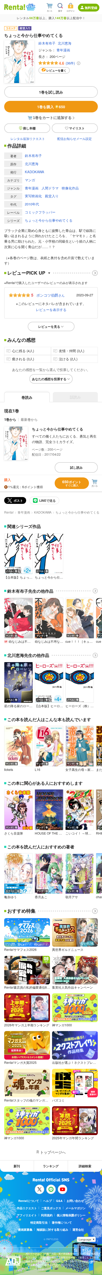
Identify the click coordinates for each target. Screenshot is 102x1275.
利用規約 (47, 1215)
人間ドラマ (50, 188)
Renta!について (28, 1201)
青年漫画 (63, 49)
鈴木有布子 (46, 43)
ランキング (51, 1166)
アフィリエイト (27, 1215)
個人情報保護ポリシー (71, 1215)
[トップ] (14, 7)
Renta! (9, 512)
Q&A (59, 1201)
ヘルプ (47, 1201)
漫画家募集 (25, 1230)
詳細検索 (85, 1166)
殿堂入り (52, 195)
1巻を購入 (51, 106)
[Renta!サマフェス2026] (30, 7)
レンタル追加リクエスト (27, 138)
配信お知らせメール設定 (74, 138)
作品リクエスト (27, 1208)
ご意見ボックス (51, 1208)
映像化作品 (70, 188)
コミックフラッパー (40, 212)
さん (50, 295)
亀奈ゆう (10, 897)
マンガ (30, 179)
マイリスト (77, 128)
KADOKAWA (34, 171)
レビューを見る (49, 326)
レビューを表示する (51, 309)
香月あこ (41, 897)
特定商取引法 (39, 1222)
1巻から (10, 419)
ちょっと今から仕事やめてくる (48, 220)
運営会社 (78, 1230)
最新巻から (29, 419)
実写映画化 (33, 195)
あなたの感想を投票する (49, 379)
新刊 (17, 1166)
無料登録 (91, 7)
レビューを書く (56, 70)
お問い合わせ (75, 1201)
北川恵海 (64, 43)
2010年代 (32, 203)
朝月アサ (71, 897)
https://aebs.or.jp (35, 1269)
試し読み (76, 467)
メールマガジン (75, 1208)
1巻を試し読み (51, 92)
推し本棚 (29, 128)
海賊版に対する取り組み (52, 1230)
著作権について (62, 1222)
